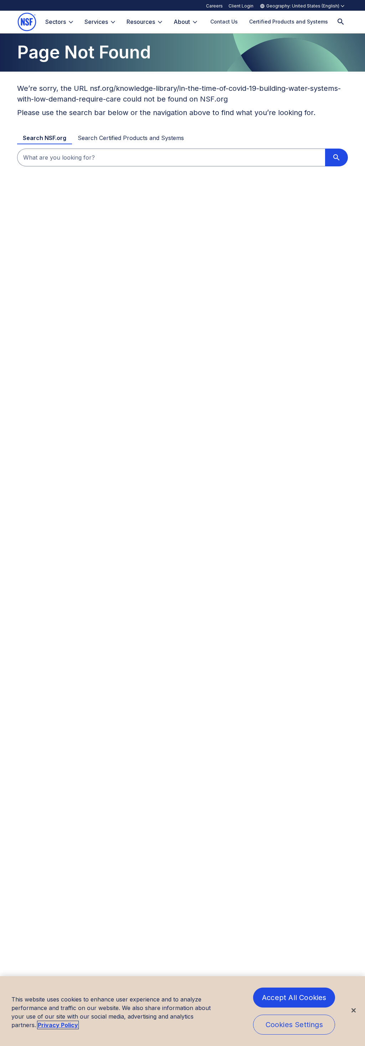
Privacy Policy (58, 1025)
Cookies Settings (294, 1024)
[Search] (341, 22)
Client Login (240, 6)
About (182, 21)
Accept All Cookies (294, 997)
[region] (182, 1011)
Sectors (55, 21)
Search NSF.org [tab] (44, 137)
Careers (214, 6)
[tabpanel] (182, 157)
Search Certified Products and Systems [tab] (131, 137)
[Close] (353, 1010)
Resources (141, 21)
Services (96, 21)
